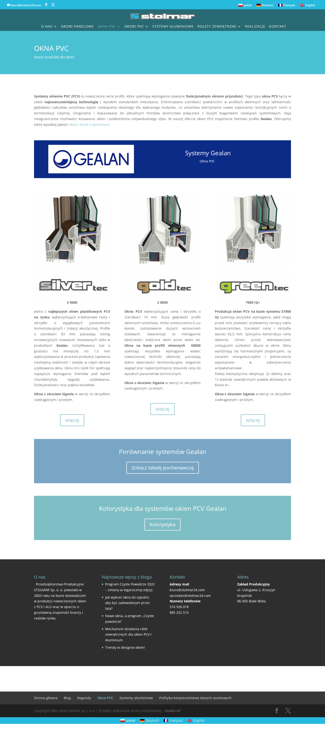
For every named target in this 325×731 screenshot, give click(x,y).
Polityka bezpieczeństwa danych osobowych (195, 698)
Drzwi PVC (134, 27)
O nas (47, 27)
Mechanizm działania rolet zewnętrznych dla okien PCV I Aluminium (128, 635)
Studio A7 (173, 710)
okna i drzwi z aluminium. (89, 124)
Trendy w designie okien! (125, 647)
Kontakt (277, 27)
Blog (67, 698)
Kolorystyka (162, 524)
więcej (72, 420)
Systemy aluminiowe (173, 27)
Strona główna (46, 698)
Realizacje (255, 27)
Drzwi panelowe (77, 27)
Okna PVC (107, 27)
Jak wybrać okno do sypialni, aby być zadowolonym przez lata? (127, 603)
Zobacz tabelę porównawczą (163, 467)
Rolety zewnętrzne (216, 27)
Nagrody (84, 698)
